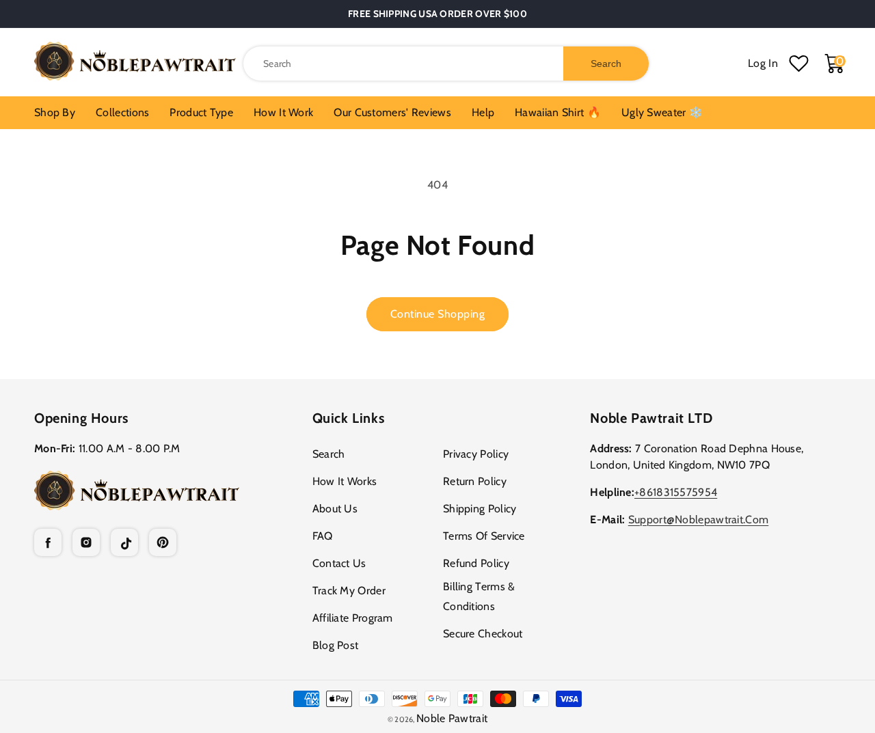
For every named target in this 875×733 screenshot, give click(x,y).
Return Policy (475, 481)
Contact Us (339, 563)
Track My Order (349, 590)
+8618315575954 (675, 492)
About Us (335, 508)
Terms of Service (484, 535)
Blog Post (335, 645)
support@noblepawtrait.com (698, 519)
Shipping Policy (480, 508)
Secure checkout (483, 633)
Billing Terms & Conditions (479, 596)
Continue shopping (437, 313)
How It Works (344, 481)
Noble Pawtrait (451, 718)
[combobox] (446, 63)
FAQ (322, 535)
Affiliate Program (352, 617)
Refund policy (476, 563)
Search (328, 453)
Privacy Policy (476, 453)
